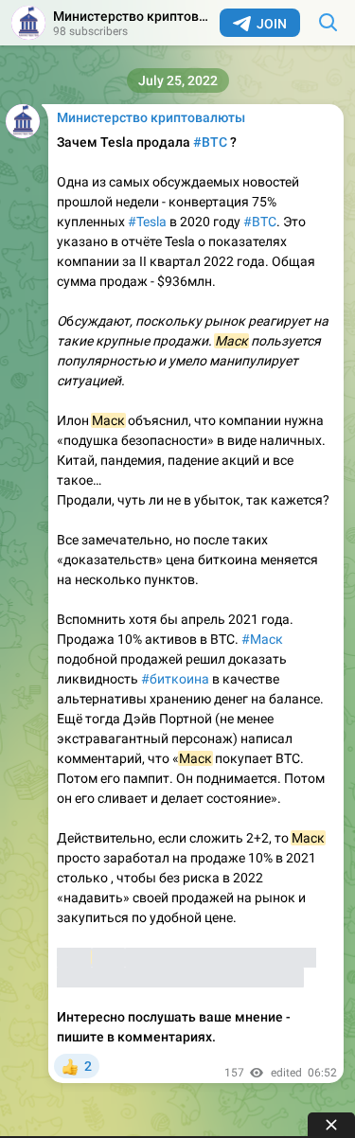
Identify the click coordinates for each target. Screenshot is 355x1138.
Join (272, 23)
